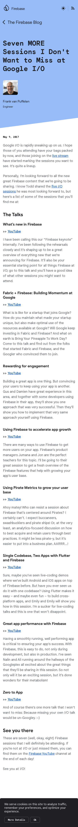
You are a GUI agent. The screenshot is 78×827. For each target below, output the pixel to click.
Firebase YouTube (42, 754)
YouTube (14, 231)
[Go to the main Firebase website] (6, 7)
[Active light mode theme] (63, 8)
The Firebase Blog (25, 22)
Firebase (18, 8)
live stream (60, 156)
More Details (16, 819)
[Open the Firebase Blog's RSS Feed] (71, 8)
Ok (35, 819)
